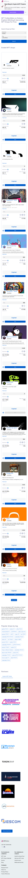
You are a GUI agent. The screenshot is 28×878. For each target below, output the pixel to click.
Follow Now (8, 448)
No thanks (19, 448)
